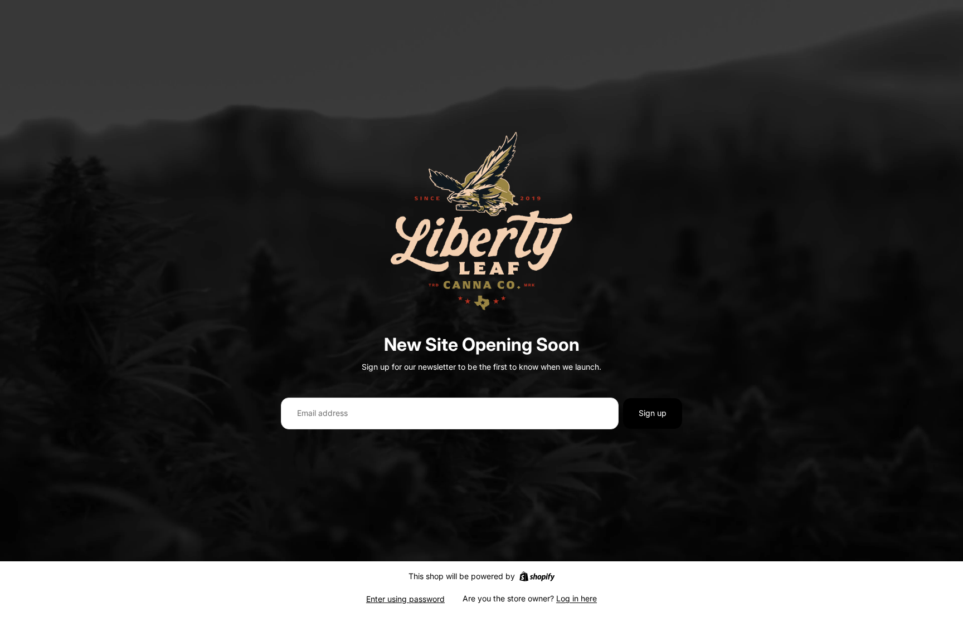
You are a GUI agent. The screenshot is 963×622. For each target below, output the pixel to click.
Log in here (576, 598)
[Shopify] (537, 576)
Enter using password (405, 599)
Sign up (653, 413)
